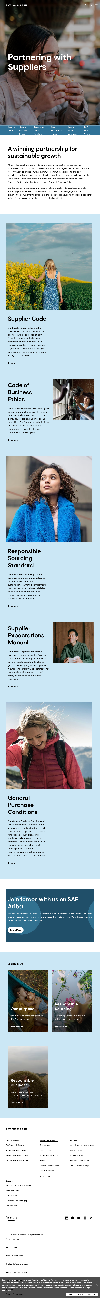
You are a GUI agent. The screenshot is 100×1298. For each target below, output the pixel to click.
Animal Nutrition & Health (17, 1160)
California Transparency (17, 1264)
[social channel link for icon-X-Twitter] (91, 1218)
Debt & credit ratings (79, 1165)
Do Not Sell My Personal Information (49, 1288)
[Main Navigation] (96, 5)
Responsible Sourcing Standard (38, 130)
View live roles (12, 1190)
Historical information (79, 1160)
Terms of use (11, 1247)
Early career (11, 1206)
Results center (76, 1150)
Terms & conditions (14, 1255)
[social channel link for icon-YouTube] (79, 1218)
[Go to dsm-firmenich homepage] (17, 4)
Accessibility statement (16, 1272)
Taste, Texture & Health (16, 1150)
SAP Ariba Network (87, 130)
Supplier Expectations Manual (57, 130)
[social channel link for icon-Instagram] (85, 1218)
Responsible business (49, 1165)
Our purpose (45, 1150)
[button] (90, 5)
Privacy (28, 1288)
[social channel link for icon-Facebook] (73, 1218)
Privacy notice (12, 1239)
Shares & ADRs (76, 1155)
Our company (46, 1145)
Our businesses (12, 1141)
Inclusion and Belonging (16, 1200)
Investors (74, 1141)
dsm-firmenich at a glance (82, 1145)
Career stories (12, 1195)
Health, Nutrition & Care (17, 1155)
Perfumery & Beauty (15, 1145)
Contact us (45, 1176)
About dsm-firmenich (49, 1141)
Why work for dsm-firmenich (18, 1185)
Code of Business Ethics (23, 130)
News (42, 1160)
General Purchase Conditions (72, 130)
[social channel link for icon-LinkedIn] (67, 1218)
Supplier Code (11, 129)
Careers (9, 1181)
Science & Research (49, 1155)
